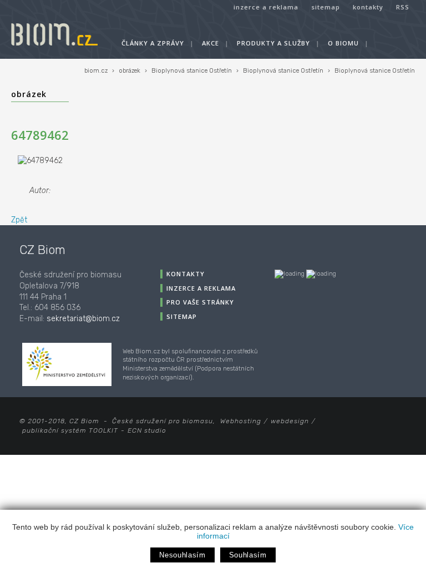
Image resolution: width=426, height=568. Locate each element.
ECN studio (147, 430)
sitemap (325, 7)
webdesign (290, 421)
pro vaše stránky (200, 302)
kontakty (368, 7)
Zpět (19, 220)
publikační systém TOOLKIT (70, 430)
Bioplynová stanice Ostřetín (191, 70)
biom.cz (96, 70)
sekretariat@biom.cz (83, 318)
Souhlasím (248, 555)
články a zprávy (152, 43)
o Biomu (343, 43)
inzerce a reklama (266, 7)
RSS (402, 7)
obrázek (129, 70)
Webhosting (240, 421)
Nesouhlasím (182, 555)
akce (210, 43)
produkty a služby (273, 43)
